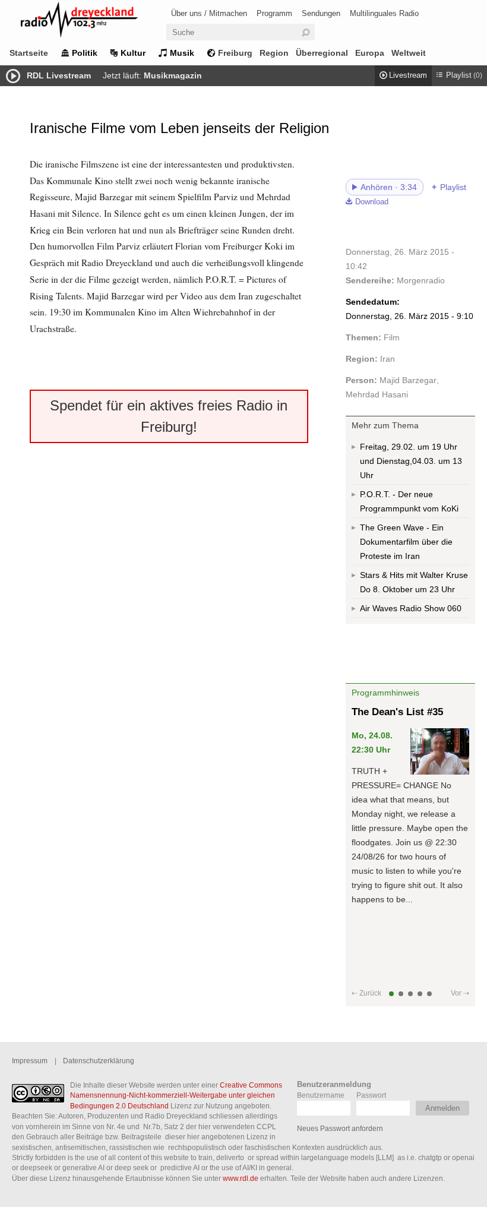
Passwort (371, 1095)
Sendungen (321, 13)
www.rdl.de (240, 1178)
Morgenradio (421, 280)
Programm (274, 13)
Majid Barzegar (408, 380)
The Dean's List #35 (397, 712)
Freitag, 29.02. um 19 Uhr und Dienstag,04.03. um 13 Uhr (411, 461)
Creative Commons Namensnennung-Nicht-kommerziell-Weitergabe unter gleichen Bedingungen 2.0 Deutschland (176, 1095)
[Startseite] (95, 22)
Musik (182, 53)
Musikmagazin (173, 75)
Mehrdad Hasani (377, 394)
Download (371, 202)
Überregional (322, 53)
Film (392, 337)
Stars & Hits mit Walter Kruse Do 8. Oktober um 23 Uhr (414, 582)
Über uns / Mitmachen (209, 13)
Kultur (133, 53)
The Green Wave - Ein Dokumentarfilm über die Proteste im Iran (406, 542)
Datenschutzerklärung (98, 1060)
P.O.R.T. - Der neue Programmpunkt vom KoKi (409, 501)
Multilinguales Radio (384, 13)
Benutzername (320, 1095)
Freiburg (235, 53)
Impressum (30, 1060)
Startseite (29, 53)
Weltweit (408, 53)
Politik (84, 53)
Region (274, 53)
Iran (387, 359)
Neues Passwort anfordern (340, 1128)
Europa (369, 53)
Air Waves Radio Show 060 (410, 608)
